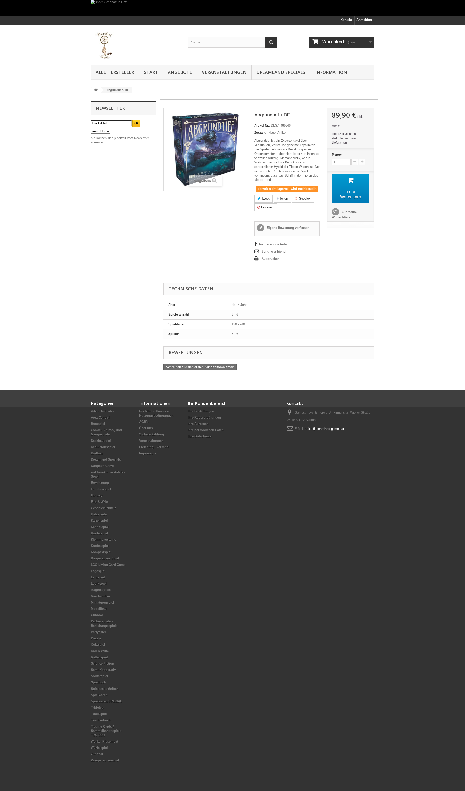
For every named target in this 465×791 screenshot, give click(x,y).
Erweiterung (100, 483)
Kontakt (346, 20)
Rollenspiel (99, 657)
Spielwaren (99, 695)
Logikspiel (99, 583)
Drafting (97, 453)
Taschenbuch (101, 720)
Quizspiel (98, 644)
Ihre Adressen (198, 424)
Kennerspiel (100, 527)
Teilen (283, 198)
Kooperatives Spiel (105, 558)
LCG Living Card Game (108, 564)
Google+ (304, 198)
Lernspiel (98, 577)
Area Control (100, 417)
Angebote (180, 72)
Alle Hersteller (115, 72)
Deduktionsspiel (103, 447)
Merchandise (100, 596)
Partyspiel (98, 632)
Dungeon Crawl (102, 466)
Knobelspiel (100, 546)
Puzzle (96, 638)
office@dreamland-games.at (324, 429)
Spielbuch (98, 682)
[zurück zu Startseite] (96, 90)
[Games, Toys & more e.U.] (135, 43)
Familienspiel (101, 489)
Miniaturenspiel (102, 602)
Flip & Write (99, 502)
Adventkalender (102, 411)
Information (331, 72)
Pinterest (267, 207)
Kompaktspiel (101, 552)
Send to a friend (274, 251)
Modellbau (99, 609)
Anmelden (364, 20)
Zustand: (260, 132)
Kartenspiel (99, 520)
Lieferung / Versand (154, 447)
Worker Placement (104, 741)
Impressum (147, 453)
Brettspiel (98, 424)
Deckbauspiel (101, 440)
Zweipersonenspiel (105, 760)
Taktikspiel (99, 714)
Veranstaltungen (224, 72)
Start (151, 72)
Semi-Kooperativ (103, 670)
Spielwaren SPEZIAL (106, 701)
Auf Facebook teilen (273, 244)
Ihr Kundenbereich (207, 403)
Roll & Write (100, 651)
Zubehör (97, 754)
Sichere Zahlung (151, 434)
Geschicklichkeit (103, 508)
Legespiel (98, 571)
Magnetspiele (101, 590)
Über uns (146, 428)
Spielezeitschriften (105, 688)
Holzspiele (99, 514)
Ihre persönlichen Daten (206, 430)
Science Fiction (102, 663)
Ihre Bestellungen (201, 411)
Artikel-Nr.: (262, 125)
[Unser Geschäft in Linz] (232, 8)
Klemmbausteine (103, 539)
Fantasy (96, 495)
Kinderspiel (99, 533)
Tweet (265, 198)
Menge (337, 154)
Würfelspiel (99, 748)
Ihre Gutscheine (199, 436)
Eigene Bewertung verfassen (287, 228)
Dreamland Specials (280, 72)
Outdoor (97, 615)
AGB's (143, 422)
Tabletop (97, 707)
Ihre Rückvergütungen (204, 417)
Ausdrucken (270, 259)
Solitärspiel (99, 676)
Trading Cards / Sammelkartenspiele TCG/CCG (106, 731)
